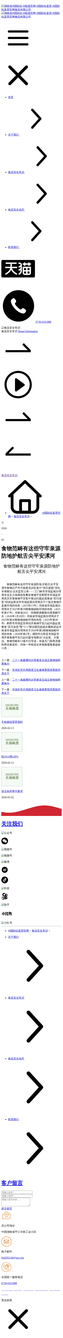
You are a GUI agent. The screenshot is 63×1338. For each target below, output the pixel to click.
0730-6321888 (43, 321)
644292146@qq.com (12, 1257)
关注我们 (12, 824)
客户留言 (12, 1183)
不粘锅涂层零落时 (12, 722)
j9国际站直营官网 (18, 930)
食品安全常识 (9, 475)
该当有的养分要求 (12, 791)
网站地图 (15, 1294)
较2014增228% (9, 756)
